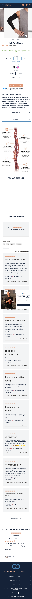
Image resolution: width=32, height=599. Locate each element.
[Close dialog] (30, 290)
